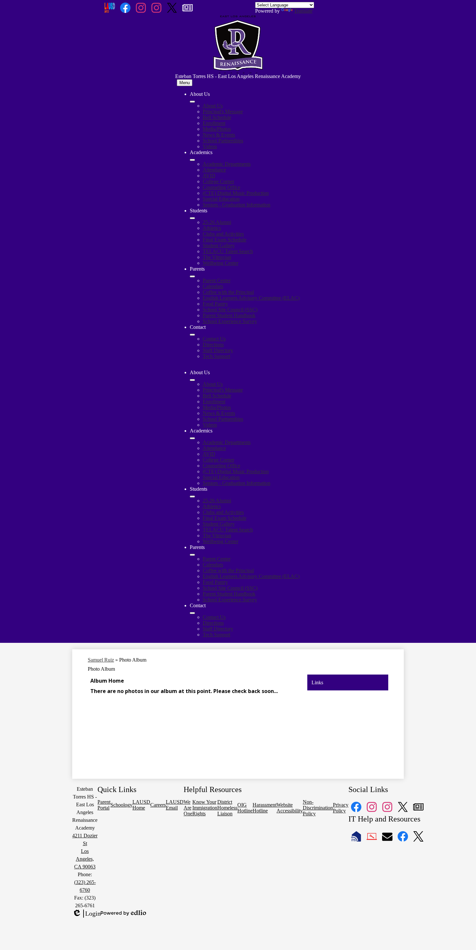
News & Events (219, 135)
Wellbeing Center (220, 263)
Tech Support (216, 356)
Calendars (213, 286)
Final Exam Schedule (224, 239)
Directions (213, 344)
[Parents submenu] (192, 276)
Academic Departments (227, 164)
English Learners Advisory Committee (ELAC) (251, 298)
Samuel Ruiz (101, 660)
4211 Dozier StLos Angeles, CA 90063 (84, 851)
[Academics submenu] (192, 160)
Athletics (212, 228)
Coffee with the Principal (228, 292)
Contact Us (214, 338)
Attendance (214, 170)
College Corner (218, 181)
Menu (184, 82)
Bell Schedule (217, 117)
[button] (192, 380)
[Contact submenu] (192, 335)
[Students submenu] (192, 218)
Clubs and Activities (223, 234)
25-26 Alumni (217, 222)
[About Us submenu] (192, 102)
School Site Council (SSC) (230, 309)
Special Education (221, 199)
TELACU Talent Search (228, 251)
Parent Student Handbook (229, 315)
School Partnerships (223, 140)
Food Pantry (215, 304)
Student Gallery (219, 245)
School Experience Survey (230, 321)
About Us (213, 105)
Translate (303, 11)
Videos (210, 146)
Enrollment (214, 123)
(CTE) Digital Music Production (236, 193)
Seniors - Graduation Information (236, 204)
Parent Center (217, 280)
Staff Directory (218, 350)
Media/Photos (217, 129)
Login (86, 914)
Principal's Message (223, 111)
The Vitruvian (217, 257)
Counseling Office (221, 187)
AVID (209, 175)
